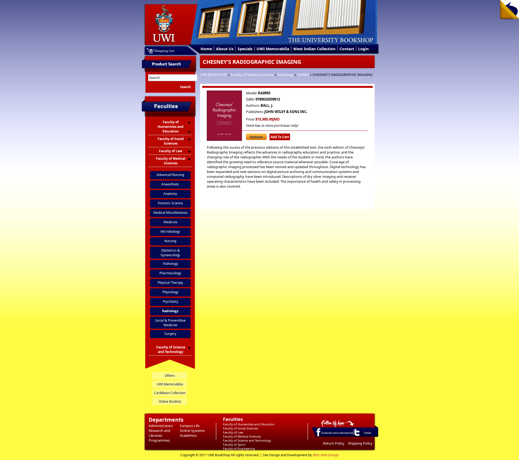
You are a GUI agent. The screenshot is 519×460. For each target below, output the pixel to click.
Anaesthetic (170, 184)
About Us (225, 48)
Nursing (170, 241)
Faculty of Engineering (239, 448)
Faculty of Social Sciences (240, 428)
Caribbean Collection (169, 393)
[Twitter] (356, 435)
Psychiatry (170, 301)
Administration (161, 425)
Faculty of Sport (234, 444)
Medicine (170, 222)
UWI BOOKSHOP (213, 74)
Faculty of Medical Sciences (252, 74)
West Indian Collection (314, 48)
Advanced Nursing (170, 174)
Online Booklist (170, 401)
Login (363, 48)
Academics (188, 435)
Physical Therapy (170, 282)
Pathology (170, 263)
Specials (245, 48)
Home (206, 48)
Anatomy (170, 193)
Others (170, 375)
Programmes (159, 440)
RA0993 (303, 74)
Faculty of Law (233, 432)
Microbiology (170, 231)
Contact (347, 48)
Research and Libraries (159, 433)
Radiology (285, 74)
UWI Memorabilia (273, 48)
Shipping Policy (360, 443)
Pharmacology (170, 273)
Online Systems (192, 430)
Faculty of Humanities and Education (249, 424)
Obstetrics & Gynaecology (170, 252)
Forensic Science (170, 203)
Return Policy (333, 443)
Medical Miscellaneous (170, 212)
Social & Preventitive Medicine (170, 322)
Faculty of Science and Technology (247, 440)
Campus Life (189, 425)
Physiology (170, 292)
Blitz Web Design (326, 455)
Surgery (170, 333)
